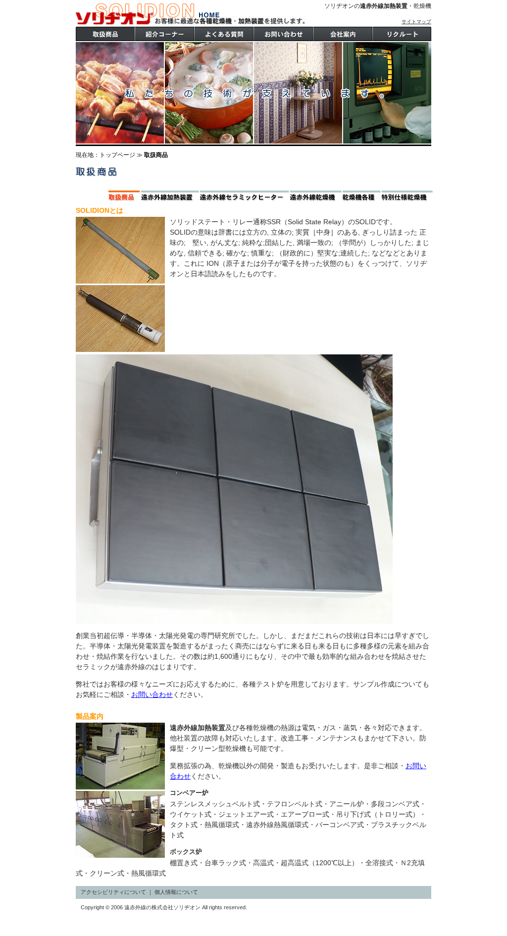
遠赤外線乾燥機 (316, 196)
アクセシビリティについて (113, 892)
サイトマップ (416, 21)
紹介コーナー (164, 34)
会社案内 (342, 34)
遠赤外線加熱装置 (170, 196)
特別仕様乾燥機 (407, 196)
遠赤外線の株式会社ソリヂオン (148, 14)
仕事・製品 (224, 34)
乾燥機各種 (362, 196)
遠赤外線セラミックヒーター (245, 196)
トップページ (117, 154)
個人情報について (176, 892)
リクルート (401, 34)
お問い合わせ (152, 694)
